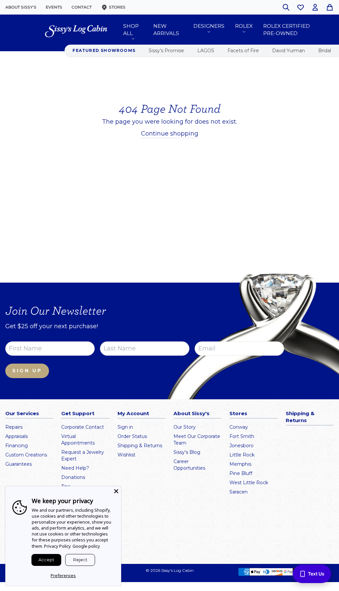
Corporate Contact (82, 427)
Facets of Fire (243, 51)
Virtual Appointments (78, 439)
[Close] (116, 491)
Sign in (125, 427)
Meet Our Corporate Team (196, 439)
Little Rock (242, 455)
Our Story (184, 427)
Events (54, 7)
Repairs (14, 427)
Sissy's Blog (186, 452)
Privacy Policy (57, 546)
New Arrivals (166, 29)
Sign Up (27, 371)
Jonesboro (241, 446)
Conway (238, 427)
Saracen (238, 492)
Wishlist (126, 455)
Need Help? (75, 468)
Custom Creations (26, 455)
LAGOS (205, 51)
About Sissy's (20, 7)
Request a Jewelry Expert (82, 455)
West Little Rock (248, 483)
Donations (73, 477)
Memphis (240, 464)
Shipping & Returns (140, 446)
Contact (82, 7)
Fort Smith (241, 436)
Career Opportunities (189, 464)
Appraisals (16, 436)
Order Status (132, 436)
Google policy (86, 546)
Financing (16, 446)
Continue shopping (169, 133)
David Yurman (288, 51)
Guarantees (18, 464)
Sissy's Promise (166, 51)
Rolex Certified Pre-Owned (286, 29)
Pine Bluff (240, 473)
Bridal (324, 51)
